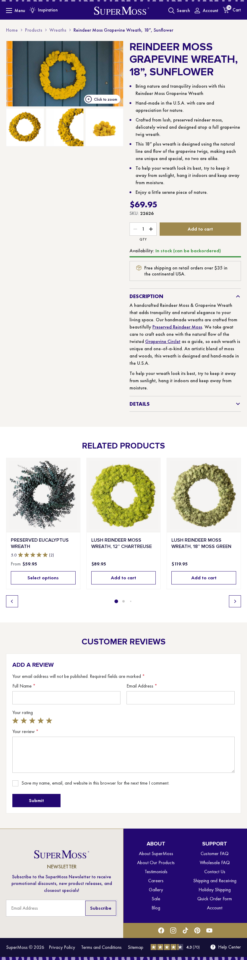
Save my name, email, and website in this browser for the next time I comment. (95, 783)
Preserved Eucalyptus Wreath (40, 543)
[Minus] (135, 229)
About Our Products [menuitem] (156, 862)
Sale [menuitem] (156, 898)
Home (12, 30)
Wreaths (57, 30)
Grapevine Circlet (162, 341)
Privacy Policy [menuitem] (62, 947)
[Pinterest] (197, 930)
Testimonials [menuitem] (156, 871)
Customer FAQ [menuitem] (215, 853)
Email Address (142, 686)
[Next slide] (235, 601)
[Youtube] (209, 930)
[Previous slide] (12, 601)
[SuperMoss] (121, 10)
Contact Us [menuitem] (214, 871)
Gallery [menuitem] (156, 889)
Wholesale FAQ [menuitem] (215, 862)
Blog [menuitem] (156, 908)
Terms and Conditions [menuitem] (101, 947)
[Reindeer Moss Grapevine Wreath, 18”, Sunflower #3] (65, 127)
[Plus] (151, 229)
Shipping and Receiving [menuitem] (214, 880)
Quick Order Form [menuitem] (214, 898)
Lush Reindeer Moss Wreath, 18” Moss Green (201, 543)
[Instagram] (173, 930)
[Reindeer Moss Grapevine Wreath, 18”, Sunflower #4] (104, 127)
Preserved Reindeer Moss (177, 327)
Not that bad (25, 720)
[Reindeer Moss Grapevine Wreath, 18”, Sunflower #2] (25, 127)
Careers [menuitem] (156, 880)
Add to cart (200, 229)
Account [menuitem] (214, 908)
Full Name (24, 686)
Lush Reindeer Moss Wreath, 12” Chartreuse (121, 543)
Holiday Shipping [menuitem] (215, 889)
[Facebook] (161, 930)
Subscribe (100, 908)
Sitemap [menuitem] (135, 947)
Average (33, 720)
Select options (43, 577)
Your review (25, 731)
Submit (36, 800)
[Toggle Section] (238, 296)
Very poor (16, 720)
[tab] (116, 601)
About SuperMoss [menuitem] (156, 853)
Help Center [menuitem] (229, 947)
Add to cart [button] (123, 577)
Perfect (50, 720)
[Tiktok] (185, 930)
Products (33, 30)
